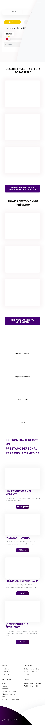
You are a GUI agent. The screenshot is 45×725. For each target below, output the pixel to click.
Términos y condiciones (32, 683)
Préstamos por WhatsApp (22, 581)
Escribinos (5, 669)
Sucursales (6, 672)
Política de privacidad (31, 686)
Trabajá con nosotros (31, 669)
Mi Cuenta (22, 550)
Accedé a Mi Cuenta (18, 538)
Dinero (4, 683)
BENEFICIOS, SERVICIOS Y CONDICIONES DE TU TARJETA (22, 189)
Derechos (27, 674)
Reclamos (5, 674)
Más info (22, 593)
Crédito (4, 686)
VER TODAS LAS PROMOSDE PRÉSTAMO (22, 321)
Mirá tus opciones (23, 507)
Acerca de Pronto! (30, 672)
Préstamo (13, 22)
